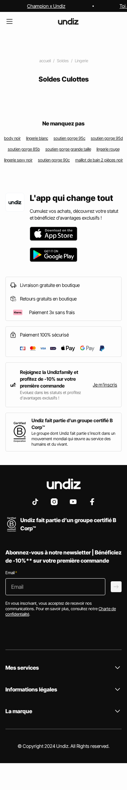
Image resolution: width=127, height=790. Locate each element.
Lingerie (81, 60)
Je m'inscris (105, 385)
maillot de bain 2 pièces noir (99, 159)
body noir (12, 138)
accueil (45, 60)
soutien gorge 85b (24, 149)
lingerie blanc (37, 138)
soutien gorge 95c (69, 138)
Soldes (63, 60)
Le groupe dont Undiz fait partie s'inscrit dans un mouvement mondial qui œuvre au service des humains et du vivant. (73, 439)
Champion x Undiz (46, 6)
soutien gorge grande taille (68, 149)
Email (11, 572)
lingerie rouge (108, 149)
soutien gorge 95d (107, 138)
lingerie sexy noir (18, 159)
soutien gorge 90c (54, 159)
